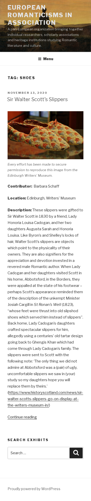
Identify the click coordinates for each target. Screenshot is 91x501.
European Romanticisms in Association (40, 15)
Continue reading (22, 417)
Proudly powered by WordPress (34, 489)
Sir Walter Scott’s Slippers (37, 99)
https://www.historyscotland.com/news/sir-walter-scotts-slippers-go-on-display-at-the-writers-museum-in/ (45, 398)
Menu (48, 59)
